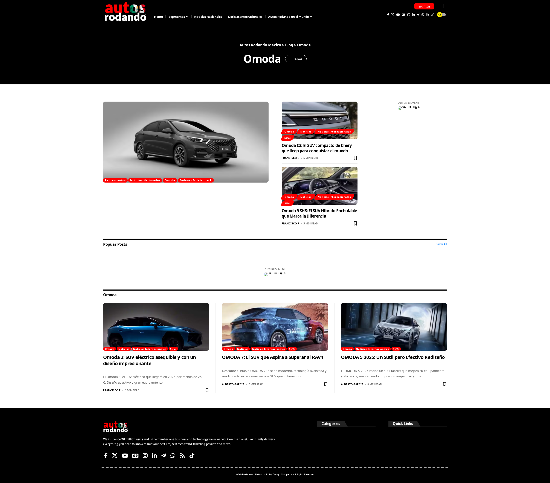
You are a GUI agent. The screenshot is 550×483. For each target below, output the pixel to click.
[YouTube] (398, 14)
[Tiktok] (432, 14)
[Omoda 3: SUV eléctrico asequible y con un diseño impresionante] (156, 327)
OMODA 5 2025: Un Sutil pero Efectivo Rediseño (393, 357)
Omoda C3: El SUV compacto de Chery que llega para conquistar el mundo (317, 148)
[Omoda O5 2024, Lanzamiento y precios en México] (186, 142)
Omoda (170, 180)
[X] (392, 14)
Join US (439, 6)
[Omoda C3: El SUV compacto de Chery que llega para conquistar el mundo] (320, 121)
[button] (424, 6)
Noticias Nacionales (145, 180)
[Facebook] (388, 14)
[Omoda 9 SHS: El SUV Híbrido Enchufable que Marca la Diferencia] (320, 186)
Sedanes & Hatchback (196, 180)
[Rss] (427, 14)
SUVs (287, 137)
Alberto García (233, 384)
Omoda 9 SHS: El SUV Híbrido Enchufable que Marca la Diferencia (319, 213)
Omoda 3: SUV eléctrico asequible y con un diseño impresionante (149, 360)
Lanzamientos (115, 180)
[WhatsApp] (422, 14)
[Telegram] (418, 14)
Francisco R (290, 158)
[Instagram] (408, 14)
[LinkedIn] (413, 14)
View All (442, 244)
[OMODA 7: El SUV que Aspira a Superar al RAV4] (275, 327)
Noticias (305, 131)
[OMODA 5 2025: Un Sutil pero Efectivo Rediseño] (394, 327)
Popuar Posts (115, 244)
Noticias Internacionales (334, 131)
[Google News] (403, 14)
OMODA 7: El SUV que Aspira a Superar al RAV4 (272, 357)
